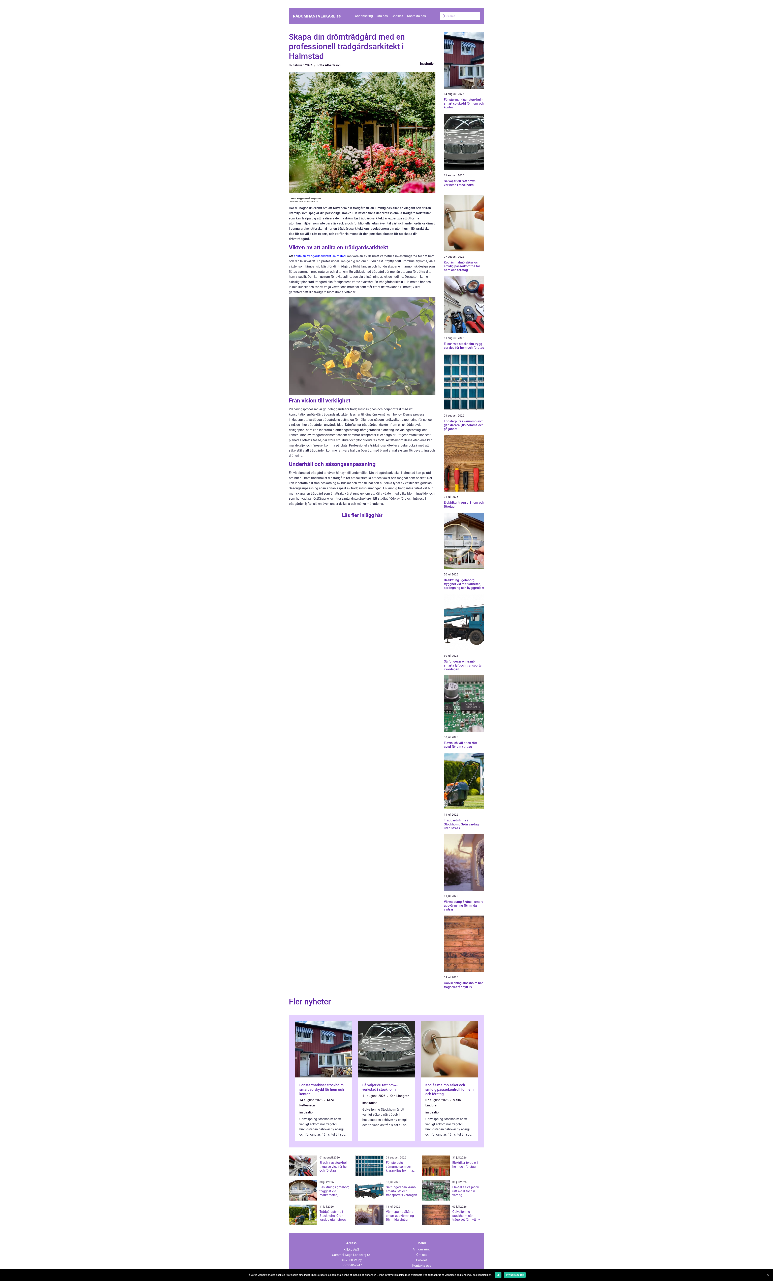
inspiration (427, 64)
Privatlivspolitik (515, 1275)
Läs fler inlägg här (362, 515)
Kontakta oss (416, 16)
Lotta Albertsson (329, 65)
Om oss (382, 16)
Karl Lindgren (399, 1096)
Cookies (397, 16)
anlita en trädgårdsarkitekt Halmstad (320, 256)
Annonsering (364, 16)
